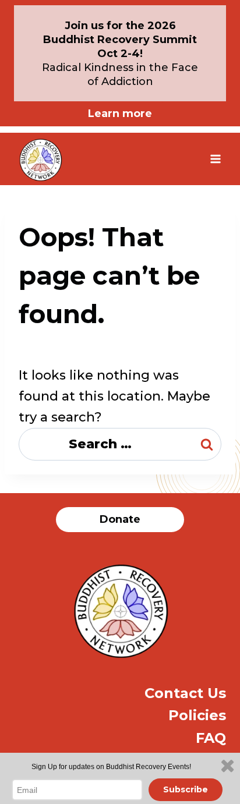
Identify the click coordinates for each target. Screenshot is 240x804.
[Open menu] (215, 159)
